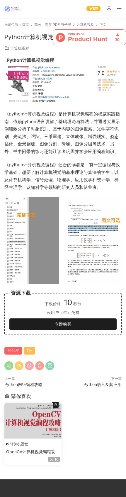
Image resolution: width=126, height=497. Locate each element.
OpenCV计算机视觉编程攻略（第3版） (32, 452)
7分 (29, 350)
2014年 (13, 350)
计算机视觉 (19, 48)
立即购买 (63, 324)
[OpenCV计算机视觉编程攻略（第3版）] (33, 421)
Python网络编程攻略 (23, 384)
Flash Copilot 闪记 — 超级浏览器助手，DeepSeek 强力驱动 (13, 9)
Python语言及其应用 (103, 384)
